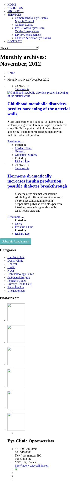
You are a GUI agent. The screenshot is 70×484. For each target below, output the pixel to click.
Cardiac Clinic (23, 148)
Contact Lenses (24, 24)
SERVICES (14, 14)
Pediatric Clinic (24, 227)
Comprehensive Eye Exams (31, 17)
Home (11, 72)
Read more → (15, 141)
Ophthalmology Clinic (20, 274)
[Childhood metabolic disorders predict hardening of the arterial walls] (38, 95)
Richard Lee (22, 161)
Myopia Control (24, 21)
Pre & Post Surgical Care (29, 28)
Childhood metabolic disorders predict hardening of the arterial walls (38, 108)
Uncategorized (16, 290)
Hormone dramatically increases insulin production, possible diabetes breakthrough (37, 181)
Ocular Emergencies (27, 31)
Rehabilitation (15, 287)
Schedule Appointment (15, 241)
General (19, 151)
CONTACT (14, 41)
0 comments (22, 89)
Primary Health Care (19, 284)
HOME (11, 4)
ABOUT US (15, 7)
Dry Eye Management (28, 34)
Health (11, 267)
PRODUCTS (15, 11)
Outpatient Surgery (26, 154)
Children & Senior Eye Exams (33, 38)
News (18, 223)
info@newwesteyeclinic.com (32, 465)
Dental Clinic (15, 260)
